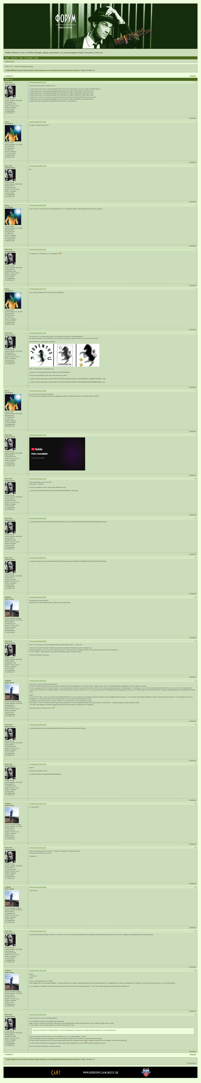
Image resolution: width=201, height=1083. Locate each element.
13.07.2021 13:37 (41, 931)
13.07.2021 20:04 (41, 1014)
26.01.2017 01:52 (41, 333)
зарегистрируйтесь (27, 66)
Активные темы (9, 61)
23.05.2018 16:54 (41, 680)
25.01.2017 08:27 (41, 205)
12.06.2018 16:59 (41, 724)
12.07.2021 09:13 (41, 764)
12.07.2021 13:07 (41, 803)
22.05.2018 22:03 (41, 641)
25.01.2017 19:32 (41, 289)
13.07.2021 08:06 (41, 887)
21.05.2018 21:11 (41, 557)
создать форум (191, 1063)
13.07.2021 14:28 (41, 970)
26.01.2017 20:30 (41, 390)
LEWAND (8, 597)
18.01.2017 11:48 (41, 82)
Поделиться (32, 82)
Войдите (16, 66)
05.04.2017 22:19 (41, 435)
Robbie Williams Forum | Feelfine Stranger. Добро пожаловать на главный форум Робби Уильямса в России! (43, 70)
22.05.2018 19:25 (41, 597)
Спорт (83, 70)
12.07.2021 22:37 (41, 847)
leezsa (7, 122)
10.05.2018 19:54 (41, 518)
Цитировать (192, 118)
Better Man (8, 82)
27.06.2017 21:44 (41, 478)
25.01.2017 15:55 (41, 249)
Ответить (193, 76)
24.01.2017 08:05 (41, 121)
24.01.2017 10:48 (41, 166)
